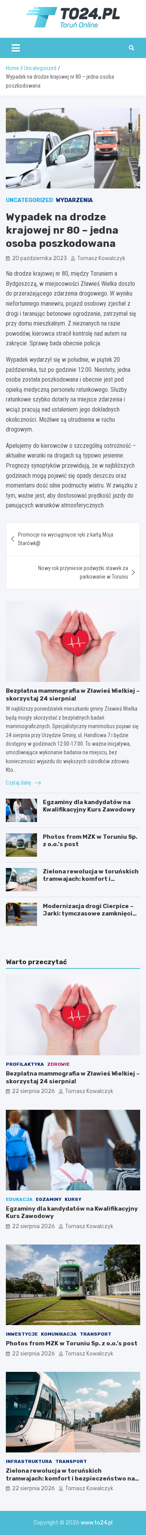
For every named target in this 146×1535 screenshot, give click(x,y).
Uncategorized (29, 200)
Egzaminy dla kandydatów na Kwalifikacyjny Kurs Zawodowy (89, 806)
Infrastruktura (29, 1461)
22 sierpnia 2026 (33, 1091)
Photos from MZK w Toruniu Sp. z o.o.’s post (71, 1343)
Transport (95, 1334)
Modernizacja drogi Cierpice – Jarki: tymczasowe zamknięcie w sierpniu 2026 (89, 914)
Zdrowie (58, 1064)
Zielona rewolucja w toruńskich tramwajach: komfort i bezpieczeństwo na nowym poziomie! (91, 883)
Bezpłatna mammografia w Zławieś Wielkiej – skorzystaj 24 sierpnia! (73, 694)
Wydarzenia (74, 200)
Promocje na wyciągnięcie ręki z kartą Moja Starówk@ (65, 539)
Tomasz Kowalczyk (101, 258)
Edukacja (19, 1199)
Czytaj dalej (19, 783)
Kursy (73, 1199)
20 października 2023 (39, 258)
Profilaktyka (25, 1064)
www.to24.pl (97, 1522)
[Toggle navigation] (16, 48)
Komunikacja (59, 1334)
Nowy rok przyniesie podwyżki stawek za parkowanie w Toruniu (83, 572)
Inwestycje (22, 1334)
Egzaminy (49, 1199)
